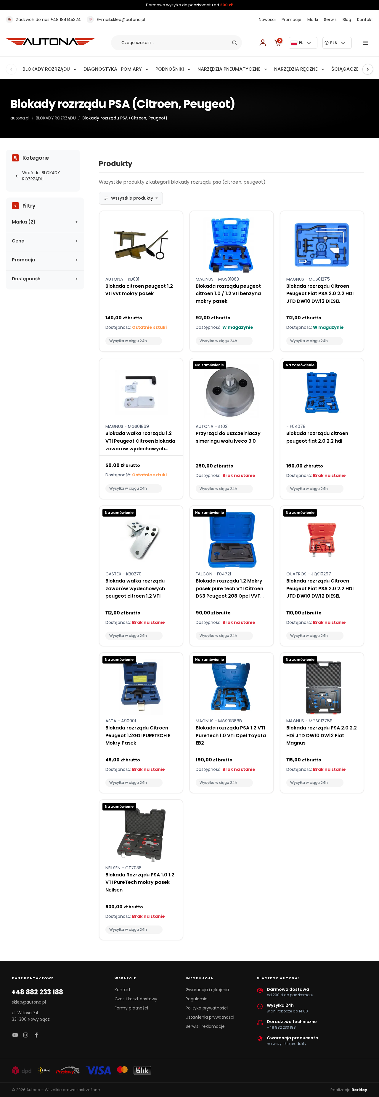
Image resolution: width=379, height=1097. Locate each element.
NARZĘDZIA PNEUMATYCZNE (229, 69)
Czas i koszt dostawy (136, 999)
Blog (347, 19)
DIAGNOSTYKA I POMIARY (112, 69)
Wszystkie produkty (132, 198)
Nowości (267, 19)
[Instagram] (26, 1035)
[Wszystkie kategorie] (367, 43)
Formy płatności (131, 1008)
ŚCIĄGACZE (345, 69)
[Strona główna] (50, 43)
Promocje (291, 19)
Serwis (330, 19)
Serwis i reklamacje (205, 1026)
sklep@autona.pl (121, 19)
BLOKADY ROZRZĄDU (46, 69)
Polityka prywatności (207, 1008)
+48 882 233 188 (37, 992)
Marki (312, 19)
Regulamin (197, 999)
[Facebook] (36, 1035)
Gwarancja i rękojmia (207, 990)
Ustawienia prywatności (210, 1017)
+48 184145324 (48, 19)
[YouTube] (15, 1035)
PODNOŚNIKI (169, 69)
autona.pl (19, 118)
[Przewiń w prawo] (367, 69)
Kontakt (365, 19)
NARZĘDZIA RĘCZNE (296, 69)
